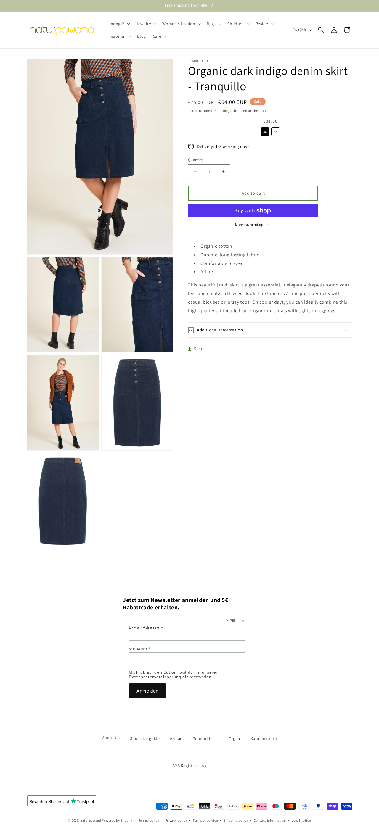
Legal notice (301, 820)
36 (265, 131)
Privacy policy (176, 820)
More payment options (253, 225)
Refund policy (148, 820)
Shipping (221, 110)
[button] (119, 23)
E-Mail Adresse (146, 627)
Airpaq (176, 738)
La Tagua (231, 738)
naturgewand (90, 820)
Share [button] (199, 349)
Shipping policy (236, 820)
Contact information (270, 820)
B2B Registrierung (189, 765)
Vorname (140, 648)
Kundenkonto (263, 738)
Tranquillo (203, 738)
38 (276, 131)
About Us (111, 737)
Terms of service (205, 820)
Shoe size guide (145, 738)
